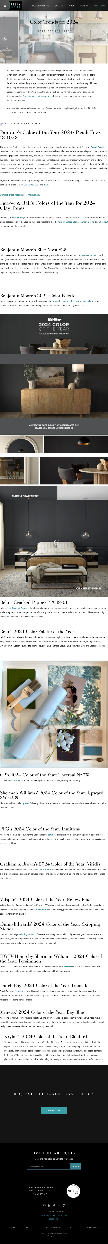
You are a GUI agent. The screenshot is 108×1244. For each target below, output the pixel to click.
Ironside (19, 991)
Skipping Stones (26, 934)
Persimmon (69, 966)
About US (30, 1227)
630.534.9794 (99, 5)
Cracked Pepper (19, 608)
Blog (73, 1227)
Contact (12, 1227)
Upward (25, 803)
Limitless (52, 834)
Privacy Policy (92, 1227)
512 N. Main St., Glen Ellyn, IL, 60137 (54, 1215)
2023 (26, 184)
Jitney (62, 221)
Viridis (46, 869)
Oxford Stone (72, 221)
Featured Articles (54, 31)
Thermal (16, 780)
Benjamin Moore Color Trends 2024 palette (72, 301)
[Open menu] (5, 5)
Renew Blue (42, 909)
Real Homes (17, 217)
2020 (46, 184)
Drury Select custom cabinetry (38, 96)
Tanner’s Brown (86, 221)
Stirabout (103, 221)
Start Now (54, 1110)
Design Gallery (53, 1227)
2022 (31, 184)
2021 (37, 184)
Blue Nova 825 (89, 255)
